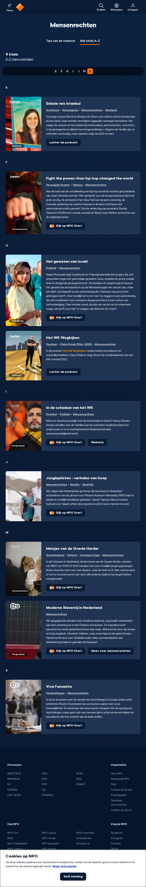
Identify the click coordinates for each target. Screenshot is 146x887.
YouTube (116, 843)
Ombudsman (83, 838)
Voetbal (51, 344)
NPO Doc (12, 832)
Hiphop (77, 184)
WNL (79, 778)
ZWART (80, 784)
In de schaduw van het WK (69, 408)
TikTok (114, 848)
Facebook (116, 832)
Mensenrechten (91, 110)
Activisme (52, 110)
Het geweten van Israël (67, 261)
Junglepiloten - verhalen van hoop (76, 478)
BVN (10, 838)
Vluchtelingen (55, 693)
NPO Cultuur (49, 832)
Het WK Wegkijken (62, 338)
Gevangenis (70, 110)
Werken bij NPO (120, 778)
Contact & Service (121, 789)
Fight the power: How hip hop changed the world (89, 178)
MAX (44, 773)
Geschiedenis (55, 555)
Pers (113, 784)
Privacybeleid (118, 795)
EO (9, 784)
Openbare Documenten (119, 802)
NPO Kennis (49, 848)
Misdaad (111, 110)
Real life (88, 484)
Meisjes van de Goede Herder (72, 549)
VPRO (79, 773)
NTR (44, 784)
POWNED (47, 795)
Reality (75, 484)
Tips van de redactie (60, 40)
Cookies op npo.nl (121, 810)
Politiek (51, 268)
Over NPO (117, 773)
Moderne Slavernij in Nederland (74, 608)
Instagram (117, 838)
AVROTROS (14, 773)
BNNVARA (13, 778)
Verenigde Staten (58, 184)
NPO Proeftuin (85, 832)
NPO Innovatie (50, 843)
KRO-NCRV (14, 795)
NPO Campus (15, 848)
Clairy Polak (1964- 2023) (76, 344)
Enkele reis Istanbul (63, 104)
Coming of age (90, 555)
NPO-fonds (49, 838)
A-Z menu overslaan (19, 59)
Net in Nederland (17, 843)
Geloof (72, 555)
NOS (44, 778)
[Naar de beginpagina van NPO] (20, 7)
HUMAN (12, 789)
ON (44, 789)
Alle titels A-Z (90, 40)
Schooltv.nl (82, 843)
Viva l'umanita (59, 687)
